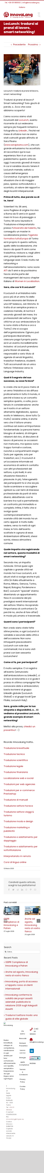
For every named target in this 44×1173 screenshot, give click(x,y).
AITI (5, 270)
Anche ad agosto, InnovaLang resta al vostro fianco (32, 925)
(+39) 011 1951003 (34, 1031)
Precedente (19, 44)
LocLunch (24, 120)
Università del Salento (24, 227)
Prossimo (33, 44)
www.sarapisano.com (16, 144)
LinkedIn (23, 130)
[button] (5, 921)
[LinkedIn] (32, 1051)
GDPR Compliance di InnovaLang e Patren (11, 923)
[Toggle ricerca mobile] (39, 16)
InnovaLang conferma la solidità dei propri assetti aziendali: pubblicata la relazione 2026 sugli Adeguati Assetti (21, 1002)
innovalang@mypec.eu (15, 1119)
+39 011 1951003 (14, 2)
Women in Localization (27, 281)
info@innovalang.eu (30, 2)
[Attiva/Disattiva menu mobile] (39, 13)
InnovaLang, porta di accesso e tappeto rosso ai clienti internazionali (21, 985)
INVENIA (33, 1063)
